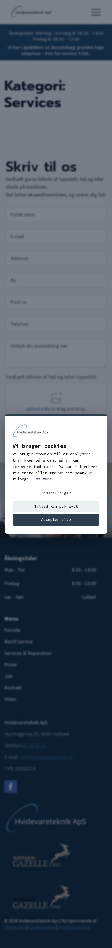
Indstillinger (56, 493)
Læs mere (42, 478)
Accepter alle (56, 519)
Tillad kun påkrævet (56, 506)
